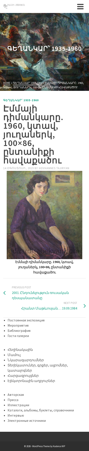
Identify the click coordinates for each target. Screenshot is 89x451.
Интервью (16, 415)
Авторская (16, 394)
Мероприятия (18, 325)
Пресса (13, 400)
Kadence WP (59, 446)
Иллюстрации (18, 405)
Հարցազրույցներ (23, 375)
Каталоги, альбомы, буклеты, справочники (41, 410)
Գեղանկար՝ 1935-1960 (21, 100)
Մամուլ (14, 355)
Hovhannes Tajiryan (54, 168)
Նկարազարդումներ (26, 360)
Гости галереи (18, 336)
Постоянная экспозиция (26, 320)
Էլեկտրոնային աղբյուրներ (31, 381)
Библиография (19, 330)
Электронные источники (27, 420)
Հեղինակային (20, 349)
